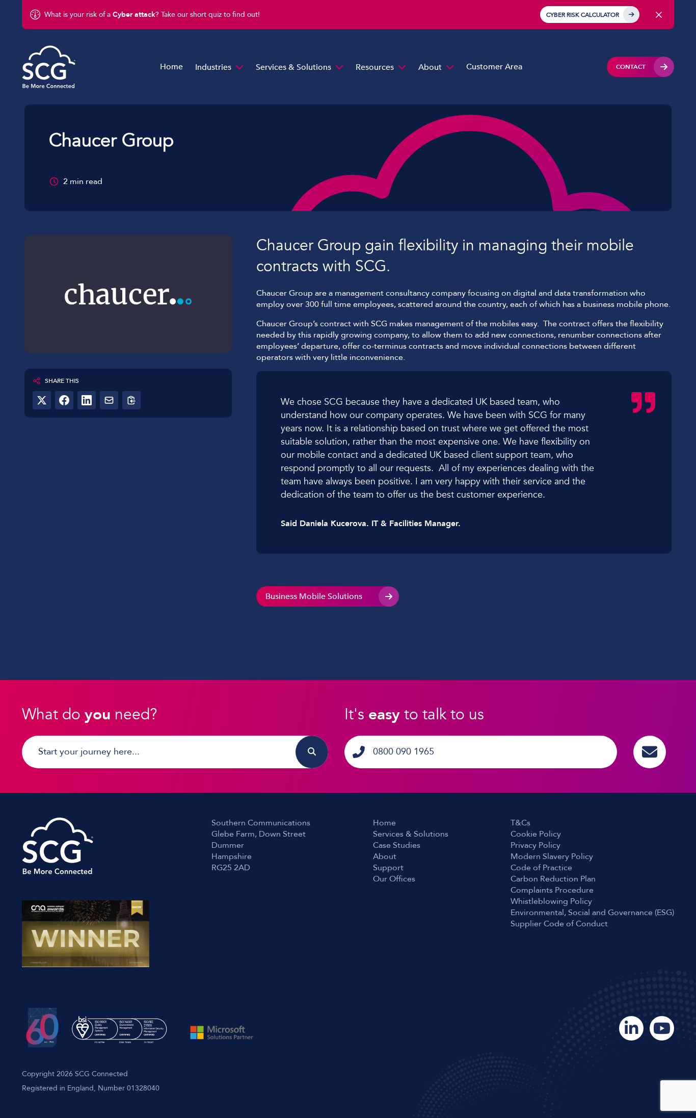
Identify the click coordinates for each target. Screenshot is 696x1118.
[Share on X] (42, 400)
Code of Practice (541, 867)
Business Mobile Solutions (313, 596)
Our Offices (394, 879)
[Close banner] (659, 15)
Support (388, 867)
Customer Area (494, 66)
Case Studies (396, 845)
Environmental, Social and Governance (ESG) (592, 912)
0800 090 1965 (403, 751)
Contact (631, 67)
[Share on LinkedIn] (86, 400)
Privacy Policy (535, 845)
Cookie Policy (536, 834)
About (430, 67)
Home (171, 66)
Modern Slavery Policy (552, 856)
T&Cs (520, 822)
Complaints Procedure (552, 890)
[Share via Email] (109, 400)
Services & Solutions (293, 67)
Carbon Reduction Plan (553, 879)
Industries (213, 67)
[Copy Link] (131, 400)
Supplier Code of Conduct (559, 923)
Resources (375, 67)
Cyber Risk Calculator (582, 15)
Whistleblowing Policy (551, 901)
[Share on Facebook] (64, 400)
